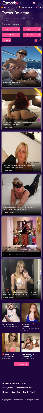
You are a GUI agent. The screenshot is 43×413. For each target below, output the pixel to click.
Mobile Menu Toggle (38, 3)
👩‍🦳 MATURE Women (26, 7)
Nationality (9, 34)
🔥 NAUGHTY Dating (9, 7)
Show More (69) (21, 364)
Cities (30, 29)
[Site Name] (21, 3)
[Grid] (35, 40)
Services (30, 34)
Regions (9, 29)
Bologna (16, 24)
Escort (8, 24)
